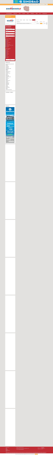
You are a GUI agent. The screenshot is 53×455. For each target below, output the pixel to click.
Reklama (6, 449)
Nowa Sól (23, 13)
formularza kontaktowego (21, 449)
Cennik (6, 448)
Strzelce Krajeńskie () (8, 80)
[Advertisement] (37, 8)
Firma (35, 21)
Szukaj (10, 59)
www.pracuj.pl (7, 49)
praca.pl (7, 50)
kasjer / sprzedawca (8, 42)
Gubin (19, 13)
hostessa (7, 41)
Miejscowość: (7, 30)
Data (43, 21)
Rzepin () (7, 77)
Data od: (6, 32)
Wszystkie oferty (45, 13)
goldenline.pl (7, 51)
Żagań (36, 13)
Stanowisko (18, 21)
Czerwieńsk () (7, 66)
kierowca (7, 43)
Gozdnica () (7, 69)
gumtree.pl (7, 53)
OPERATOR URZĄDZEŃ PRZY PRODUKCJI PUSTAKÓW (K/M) (23, 23)
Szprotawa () (7, 83)
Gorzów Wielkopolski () (8, 68)
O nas (39, 4)
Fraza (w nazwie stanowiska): (9, 28)
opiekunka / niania (8, 44)
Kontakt (46, 4)
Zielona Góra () (7, 87)
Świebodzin (32, 13)
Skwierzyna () (7, 78)
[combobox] (10, 23)
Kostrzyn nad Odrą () (8, 71)
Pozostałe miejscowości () (9, 89)
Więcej (41, 23)
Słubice (28, 13)
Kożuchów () (7, 72)
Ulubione (29, 4)
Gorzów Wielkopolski (9, 13)
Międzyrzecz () (7, 75)
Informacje (42, 4)
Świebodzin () (7, 84)
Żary (40, 13)
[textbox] (10, 23)
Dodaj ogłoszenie (24, 4)
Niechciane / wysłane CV (34, 4)
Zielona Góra (15, 13)
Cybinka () (7, 65)
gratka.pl (7, 52)
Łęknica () (7, 74)
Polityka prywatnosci (8, 450)
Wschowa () (7, 86)
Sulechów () (7, 81)
